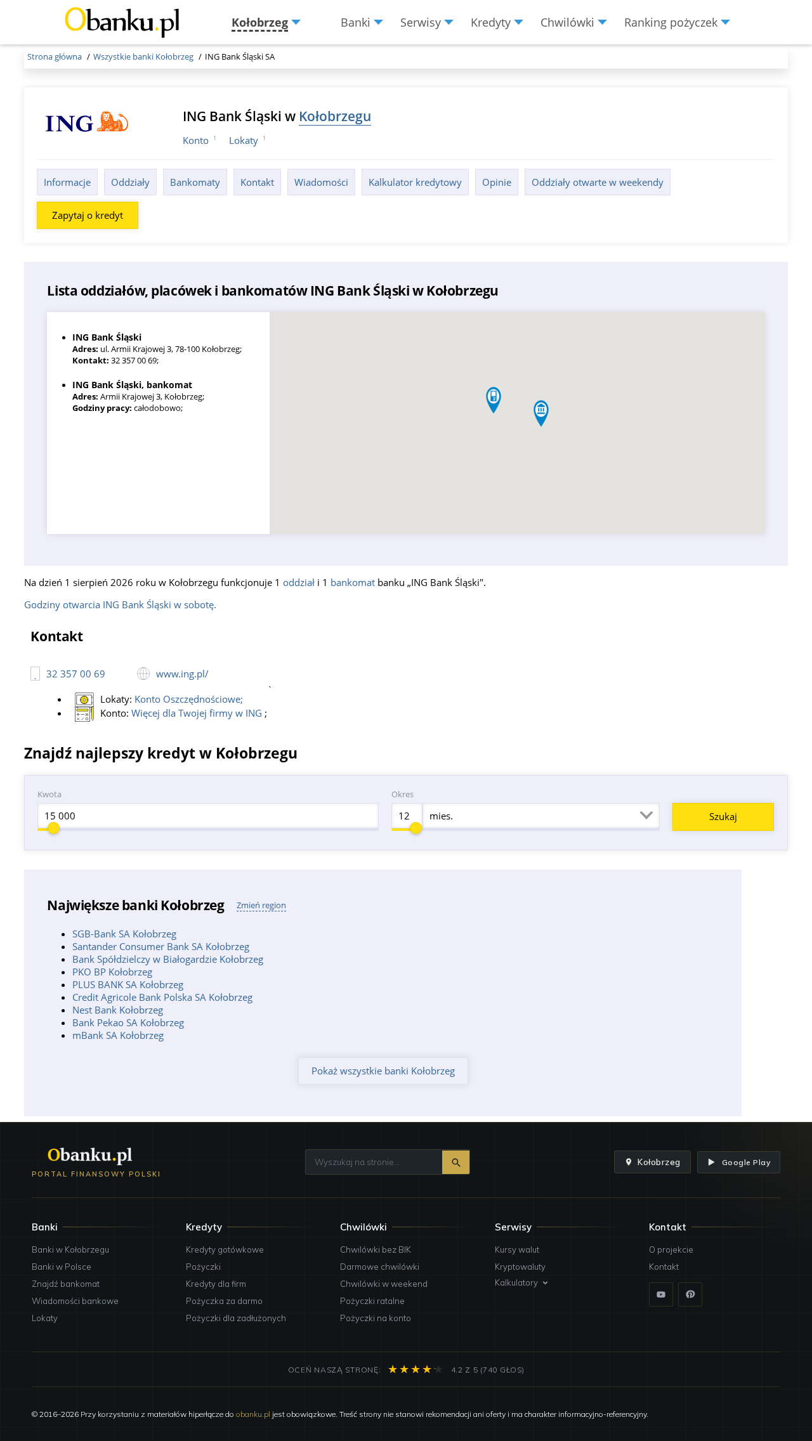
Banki (45, 1227)
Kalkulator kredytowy (415, 182)
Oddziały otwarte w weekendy (598, 182)
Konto (196, 140)
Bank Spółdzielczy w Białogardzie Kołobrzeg (167, 959)
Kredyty (204, 1227)
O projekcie (671, 1249)
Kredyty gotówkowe (225, 1249)
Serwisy (513, 1227)
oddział (299, 582)
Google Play (746, 1162)
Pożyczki (203, 1267)
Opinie (496, 182)
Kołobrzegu (335, 116)
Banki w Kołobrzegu (70, 1249)
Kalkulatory (516, 1282)
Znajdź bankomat (66, 1284)
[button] (541, 413)
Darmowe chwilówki (379, 1267)
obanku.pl (253, 1414)
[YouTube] (661, 1294)
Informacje (67, 182)
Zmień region (261, 905)
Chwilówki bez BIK (375, 1249)
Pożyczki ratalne (372, 1301)
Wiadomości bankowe (75, 1301)
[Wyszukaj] (455, 1162)
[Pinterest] (690, 1294)
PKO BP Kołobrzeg (112, 971)
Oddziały (130, 182)
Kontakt (257, 182)
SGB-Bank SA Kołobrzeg (124, 933)
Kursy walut (517, 1249)
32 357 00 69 (75, 673)
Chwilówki (363, 1227)
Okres (402, 794)
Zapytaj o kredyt (87, 215)
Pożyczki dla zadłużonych (236, 1318)
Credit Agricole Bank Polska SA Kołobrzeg (162, 997)
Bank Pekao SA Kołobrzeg (128, 1022)
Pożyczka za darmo (224, 1301)
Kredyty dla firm (216, 1284)
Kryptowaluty (520, 1267)
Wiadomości (321, 182)
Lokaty (243, 140)
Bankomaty (195, 182)
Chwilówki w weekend (384, 1284)
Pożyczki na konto (375, 1318)
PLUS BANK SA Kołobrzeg (127, 984)
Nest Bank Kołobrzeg (117, 1009)
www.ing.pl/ (182, 673)
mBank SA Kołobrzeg (118, 1035)
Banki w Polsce (61, 1267)
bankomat (353, 582)
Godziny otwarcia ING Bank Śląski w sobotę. (120, 604)
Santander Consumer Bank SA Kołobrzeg (160, 946)
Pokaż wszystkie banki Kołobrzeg (383, 1070)
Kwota (49, 794)
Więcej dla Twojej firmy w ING (198, 713)
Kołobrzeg (659, 1162)
